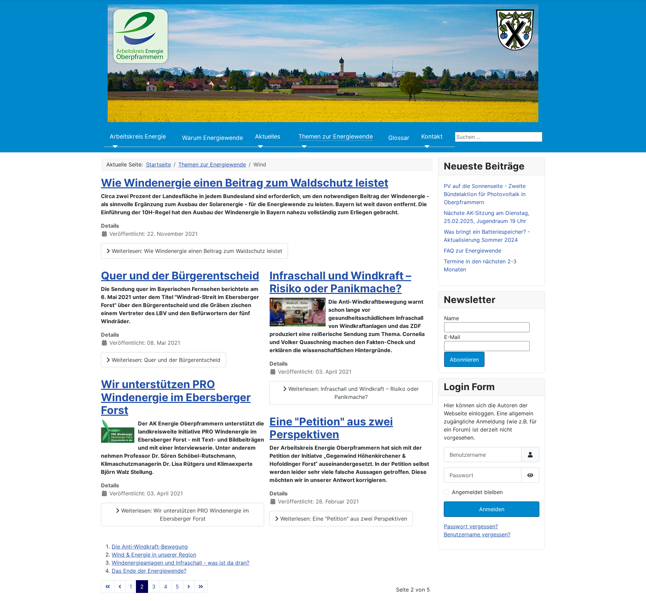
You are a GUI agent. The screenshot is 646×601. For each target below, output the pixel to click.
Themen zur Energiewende (335, 136)
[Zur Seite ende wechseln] (201, 586)
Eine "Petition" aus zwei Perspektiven (331, 428)
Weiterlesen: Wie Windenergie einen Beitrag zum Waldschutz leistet (196, 251)
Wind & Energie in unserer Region (154, 554)
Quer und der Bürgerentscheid (180, 275)
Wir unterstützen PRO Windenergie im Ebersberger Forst (176, 397)
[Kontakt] (425, 146)
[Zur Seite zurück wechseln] (119, 586)
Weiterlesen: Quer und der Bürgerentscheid (165, 359)
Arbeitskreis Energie (138, 136)
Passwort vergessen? (471, 526)
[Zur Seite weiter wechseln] (188, 586)
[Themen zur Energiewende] (302, 146)
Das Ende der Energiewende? (149, 570)
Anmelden (491, 509)
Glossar (398, 137)
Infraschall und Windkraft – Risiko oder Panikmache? (340, 282)
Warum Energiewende (212, 137)
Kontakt (431, 136)
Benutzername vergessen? (477, 534)
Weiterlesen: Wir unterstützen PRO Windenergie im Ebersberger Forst (184, 514)
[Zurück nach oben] (634, 588)
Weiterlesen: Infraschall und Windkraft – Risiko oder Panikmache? (353, 392)
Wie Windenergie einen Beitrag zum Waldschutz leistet (244, 182)
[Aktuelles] (259, 146)
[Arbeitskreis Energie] (114, 146)
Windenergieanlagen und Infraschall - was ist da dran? (180, 562)
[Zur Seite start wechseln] (107, 586)
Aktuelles (267, 136)
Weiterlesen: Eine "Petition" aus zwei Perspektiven (343, 518)
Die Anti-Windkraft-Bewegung (150, 546)
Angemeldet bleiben (477, 492)
